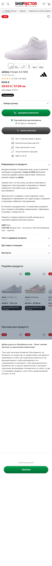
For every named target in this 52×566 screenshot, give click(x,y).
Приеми (26, 469)
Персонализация (26, 463)
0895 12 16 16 (20, 156)
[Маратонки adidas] (43, 74)
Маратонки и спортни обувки (39, 11)
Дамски (23, 11)
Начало (13, 11)
